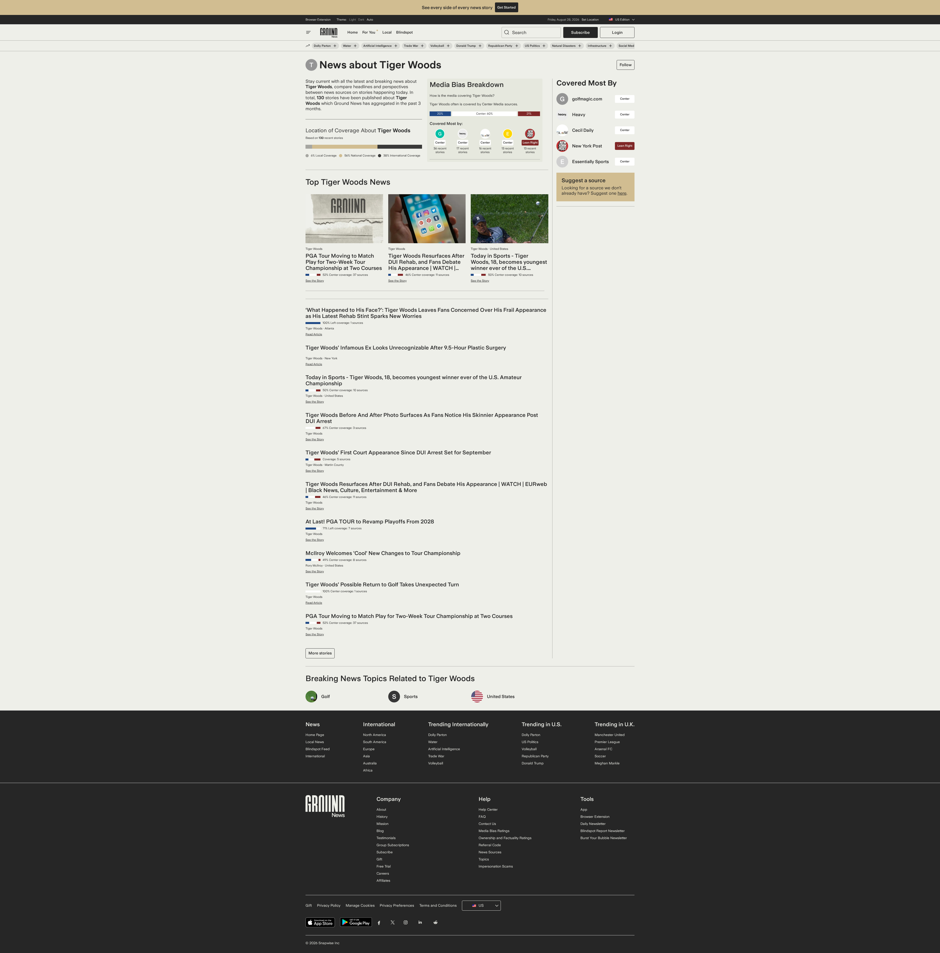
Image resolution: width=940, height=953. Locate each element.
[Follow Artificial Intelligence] (396, 46)
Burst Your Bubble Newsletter (603, 838)
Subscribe (580, 32)
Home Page (315, 735)
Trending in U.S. (542, 724)
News (313, 724)
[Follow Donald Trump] (480, 46)
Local (387, 32)
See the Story (315, 280)
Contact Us (487, 824)
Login (617, 32)
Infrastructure (597, 46)
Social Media (628, 46)
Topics (484, 859)
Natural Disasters (564, 46)
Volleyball (437, 46)
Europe (369, 749)
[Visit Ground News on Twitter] (392, 922)
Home (352, 32)
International (315, 756)
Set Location (590, 19)
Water (347, 46)
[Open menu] (308, 32)
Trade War (411, 46)
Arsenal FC (603, 749)
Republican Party (500, 46)
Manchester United (610, 735)
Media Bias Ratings (494, 831)
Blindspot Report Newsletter (602, 831)
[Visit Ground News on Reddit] (435, 922)
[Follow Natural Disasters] (579, 46)
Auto (370, 19)
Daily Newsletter (593, 824)
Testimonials (386, 838)
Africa (368, 770)
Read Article (314, 334)
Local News (315, 742)
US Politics (532, 46)
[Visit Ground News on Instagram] (405, 922)
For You (368, 32)
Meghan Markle (607, 763)
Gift (379, 859)
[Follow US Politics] (544, 46)
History (382, 817)
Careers (382, 873)
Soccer (600, 756)
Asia (366, 756)
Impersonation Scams (496, 866)
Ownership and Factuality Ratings (505, 838)
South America (374, 742)
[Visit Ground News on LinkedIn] (420, 922)
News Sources (490, 852)
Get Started (506, 7)
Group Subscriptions (392, 845)
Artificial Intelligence (377, 46)
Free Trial (383, 866)
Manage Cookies (360, 905)
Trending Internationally (458, 724)
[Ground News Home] (328, 33)
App (583, 809)
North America (374, 735)
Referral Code (490, 845)
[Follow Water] (355, 46)
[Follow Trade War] (422, 46)
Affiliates (383, 880)
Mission (382, 824)
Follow (626, 64)
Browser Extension (318, 19)
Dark (361, 19)
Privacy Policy (329, 905)
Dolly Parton (322, 46)
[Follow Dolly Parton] (335, 46)
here (622, 193)
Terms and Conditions (438, 905)
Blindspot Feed (318, 749)
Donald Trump (466, 46)
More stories (320, 653)
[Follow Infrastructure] (610, 46)
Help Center (488, 809)
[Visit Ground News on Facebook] (379, 922)
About (381, 809)
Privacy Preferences (397, 905)
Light (352, 19)
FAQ (482, 817)
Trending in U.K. (614, 724)
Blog (380, 831)
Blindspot (404, 32)
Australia (370, 763)
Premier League (607, 742)
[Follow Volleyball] (448, 46)
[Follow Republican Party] (516, 46)
